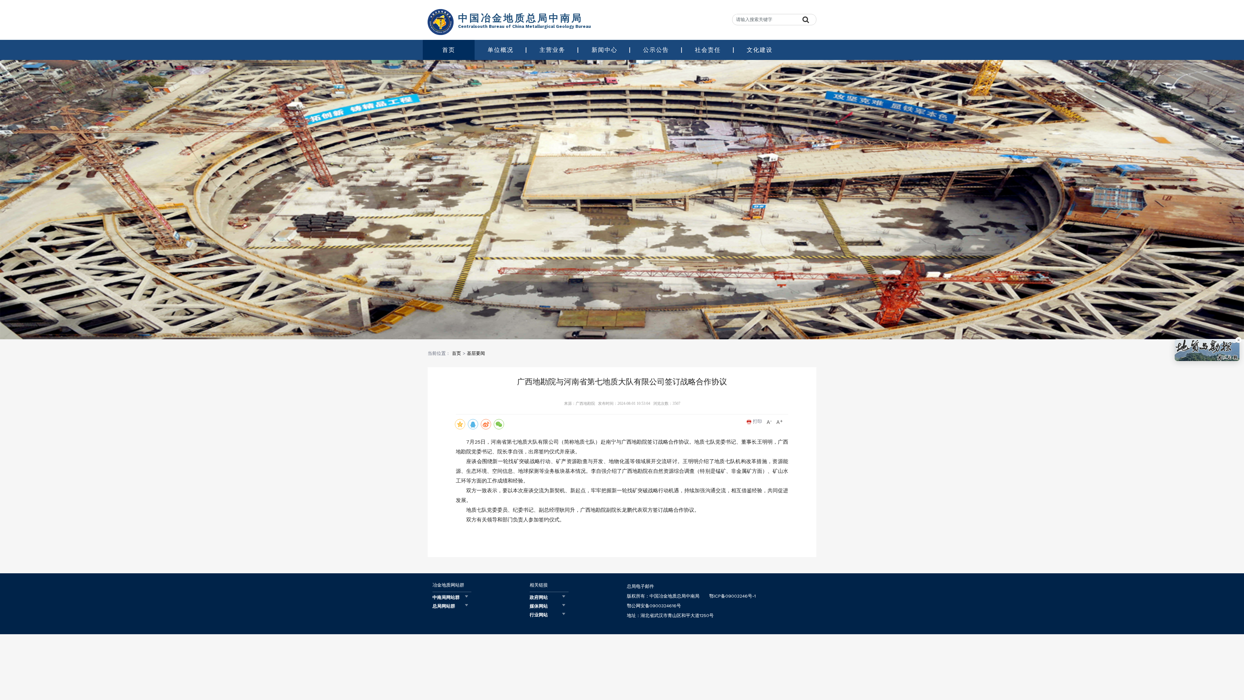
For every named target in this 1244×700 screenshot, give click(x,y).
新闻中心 (604, 49)
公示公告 (656, 49)
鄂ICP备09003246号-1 (732, 596)
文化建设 (760, 49)
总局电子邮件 (640, 586)
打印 (756, 421)
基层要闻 (476, 353)
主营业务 (552, 49)
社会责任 (708, 49)
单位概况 (500, 49)
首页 (448, 49)
